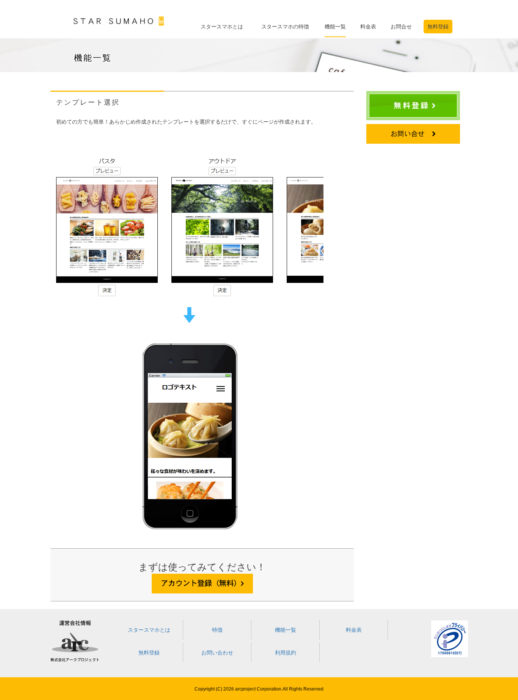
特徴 (217, 630)
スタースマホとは (222, 27)
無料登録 (438, 27)
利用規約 (285, 653)
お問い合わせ (217, 653)
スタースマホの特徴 (285, 27)
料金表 (368, 27)
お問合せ (401, 27)
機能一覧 (335, 27)
